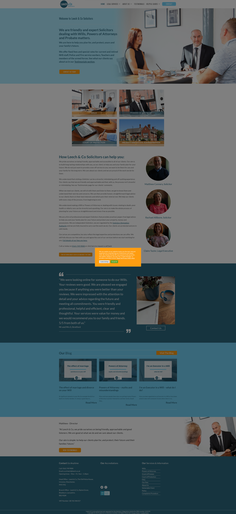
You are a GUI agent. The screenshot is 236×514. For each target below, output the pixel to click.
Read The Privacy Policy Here (126, 258)
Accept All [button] (114, 261)
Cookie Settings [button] (104, 261)
